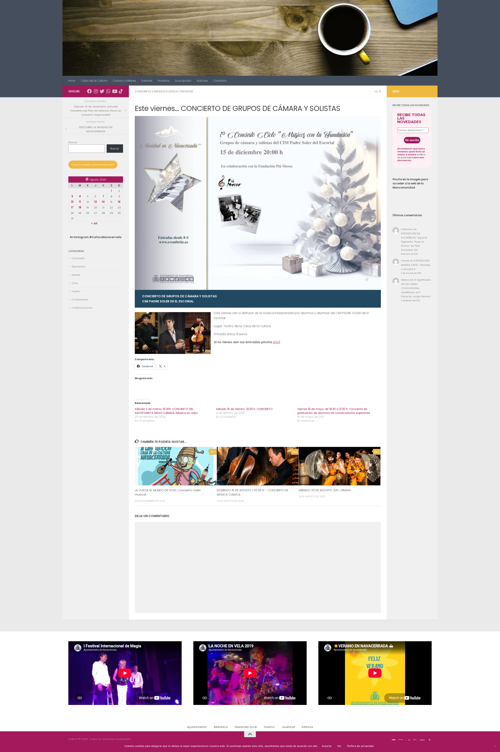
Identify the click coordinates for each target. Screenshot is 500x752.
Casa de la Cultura (94, 81)
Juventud (288, 727)
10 (72, 202)
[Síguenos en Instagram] (95, 91)
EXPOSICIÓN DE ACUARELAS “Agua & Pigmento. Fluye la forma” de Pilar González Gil (414, 242)
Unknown (406, 229)
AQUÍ (276, 342)
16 (119, 202)
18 (80, 207)
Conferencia (80, 299)
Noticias (202, 81)
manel (405, 261)
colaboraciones (82, 308)
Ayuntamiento (197, 727)
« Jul (94, 223)
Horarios (164, 81)
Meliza (405, 280)
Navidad (186, 91)
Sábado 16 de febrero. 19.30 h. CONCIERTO (244, 409)
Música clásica (166, 91)
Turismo (269, 727)
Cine (75, 283)
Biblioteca (221, 727)
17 (72, 207)
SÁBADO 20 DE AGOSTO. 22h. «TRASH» (325, 490)
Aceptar (327, 746)
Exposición (78, 266)
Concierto (143, 91)
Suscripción (183, 81)
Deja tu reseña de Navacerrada (93, 164)
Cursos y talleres (124, 81)
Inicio (71, 81)
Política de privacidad (360, 746)
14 (103, 202)
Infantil (76, 275)
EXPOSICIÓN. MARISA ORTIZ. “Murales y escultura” (415, 265)
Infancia (307, 727)
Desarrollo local (246, 727)
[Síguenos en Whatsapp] (108, 91)
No (339, 746)
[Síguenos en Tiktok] (120, 91)
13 (95, 202)
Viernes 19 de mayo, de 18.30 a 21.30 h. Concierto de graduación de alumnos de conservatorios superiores (333, 411)
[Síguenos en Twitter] (102, 91)
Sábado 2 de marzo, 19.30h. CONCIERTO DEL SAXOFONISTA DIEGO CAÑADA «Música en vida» (166, 411)
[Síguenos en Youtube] (114, 91)
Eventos (146, 81)
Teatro (76, 291)
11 (80, 202)
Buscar (72, 142)
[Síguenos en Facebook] (89, 91)
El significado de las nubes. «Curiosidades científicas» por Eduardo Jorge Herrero (416, 288)
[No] (495, 746)
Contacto (220, 81)
